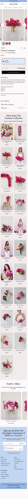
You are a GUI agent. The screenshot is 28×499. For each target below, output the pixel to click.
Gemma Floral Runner (20, 141)
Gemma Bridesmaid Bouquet (20, 234)
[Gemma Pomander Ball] (7, 341)
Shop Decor (3, 461)
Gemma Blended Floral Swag (6, 142)
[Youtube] (16, 453)
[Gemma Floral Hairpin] (20, 341)
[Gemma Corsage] (20, 295)
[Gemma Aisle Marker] (7, 202)
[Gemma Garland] (7, 179)
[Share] (24, 48)
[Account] (21, 4)
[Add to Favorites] (21, 48)
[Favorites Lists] (23, 4)
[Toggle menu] (1, 4)
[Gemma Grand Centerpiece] (20, 179)
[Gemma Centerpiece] (7, 155)
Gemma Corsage (20, 305)
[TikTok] (13, 453)
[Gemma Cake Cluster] (7, 295)
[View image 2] (6, 43)
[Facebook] (8, 453)
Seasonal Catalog (5, 465)
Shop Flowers (4, 459)
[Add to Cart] (19, 412)
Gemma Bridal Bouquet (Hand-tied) (6, 258)
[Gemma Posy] (20, 318)
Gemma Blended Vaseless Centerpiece (7, 373)
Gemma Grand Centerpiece (20, 188)
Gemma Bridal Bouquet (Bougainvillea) (20, 166)
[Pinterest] (19, 453)
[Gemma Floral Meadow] (7, 224)
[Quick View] (19, 418)
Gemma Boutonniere (20, 257)
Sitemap (17, 485)
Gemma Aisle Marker (7, 211)
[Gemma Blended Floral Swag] (7, 132)
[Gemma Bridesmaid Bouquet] (20, 224)
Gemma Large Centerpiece (20, 211)
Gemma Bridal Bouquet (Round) (6, 282)
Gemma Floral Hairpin (20, 350)
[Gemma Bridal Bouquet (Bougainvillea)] (20, 155)
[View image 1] (3, 43)
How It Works (17, 459)
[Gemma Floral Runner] (20, 132)
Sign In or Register (5, 474)
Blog (15, 467)
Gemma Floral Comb (20, 281)
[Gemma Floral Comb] (20, 272)
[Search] (4, 4)
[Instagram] (11, 453)
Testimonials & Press (18, 461)
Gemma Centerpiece (7, 165)
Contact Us (3, 478)
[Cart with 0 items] (25, 4)
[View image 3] (9, 43)
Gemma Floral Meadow (6, 234)
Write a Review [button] (12, 52)
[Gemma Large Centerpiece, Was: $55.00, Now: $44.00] (11, 406)
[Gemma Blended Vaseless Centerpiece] (7, 363)
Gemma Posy (20, 327)
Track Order (3, 472)
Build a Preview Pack (5, 463)
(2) (8, 52)
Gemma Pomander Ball (6, 350)
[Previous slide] (2, 25)
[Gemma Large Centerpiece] (20, 202)
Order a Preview (14, 1)
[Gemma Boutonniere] (20, 248)
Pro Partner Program (18, 469)
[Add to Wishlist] (19, 415)
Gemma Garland (7, 188)
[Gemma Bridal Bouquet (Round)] (7, 272)
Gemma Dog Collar (7, 327)
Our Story (16, 463)
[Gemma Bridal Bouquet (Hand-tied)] (7, 248)
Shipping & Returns (5, 476)
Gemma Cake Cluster (7, 305)
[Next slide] (24, 25)
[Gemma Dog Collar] (7, 318)
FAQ (15, 465)
